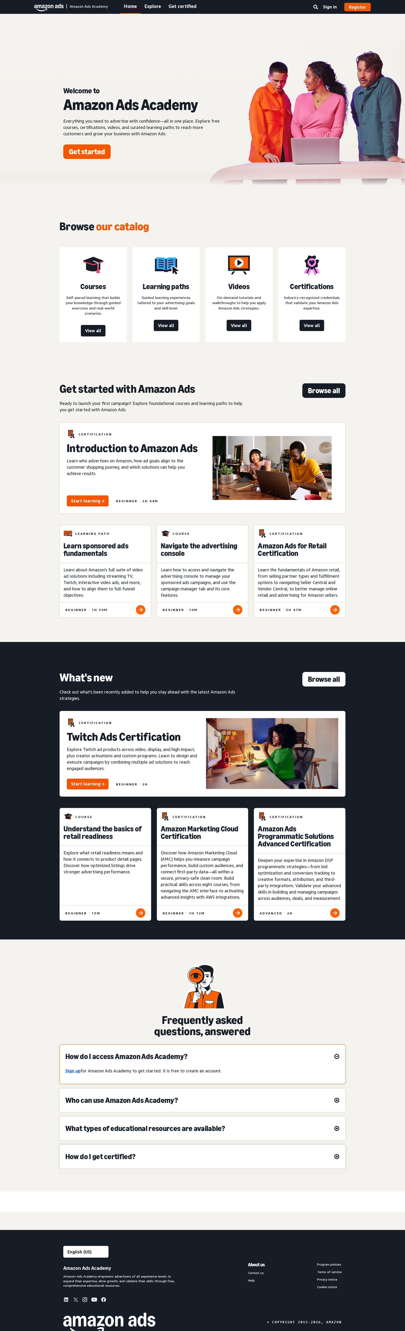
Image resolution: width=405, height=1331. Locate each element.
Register (357, 7)
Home (130, 6)
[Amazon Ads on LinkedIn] (66, 1300)
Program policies (329, 1264)
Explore (152, 6)
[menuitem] (68, 1300)
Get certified (182, 6)
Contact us (256, 1273)
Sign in (330, 6)
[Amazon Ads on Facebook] (103, 1300)
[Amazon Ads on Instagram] (85, 1300)
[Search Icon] (315, 7)
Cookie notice (327, 1287)
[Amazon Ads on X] (75, 1300)
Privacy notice (327, 1279)
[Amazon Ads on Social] (94, 1300)
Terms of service (329, 1272)
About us (256, 1264)
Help (251, 1280)
